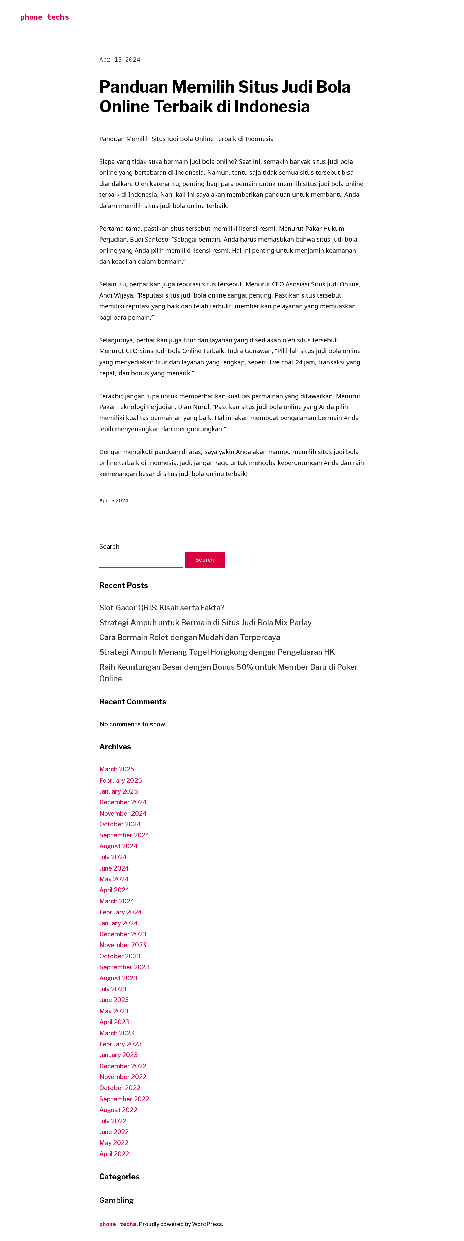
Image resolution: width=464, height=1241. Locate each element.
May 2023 (113, 1011)
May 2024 (114, 879)
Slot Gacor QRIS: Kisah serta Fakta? (162, 607)
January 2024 (118, 923)
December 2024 (123, 802)
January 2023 (118, 1054)
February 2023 (120, 1044)
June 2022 (114, 1131)
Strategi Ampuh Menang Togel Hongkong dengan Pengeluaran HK (217, 652)
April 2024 (114, 890)
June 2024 (114, 868)
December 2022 (122, 1066)
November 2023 (122, 945)
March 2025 (117, 769)
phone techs (44, 17)
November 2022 (122, 1077)
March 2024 (117, 901)
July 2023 (112, 989)
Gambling (116, 1200)
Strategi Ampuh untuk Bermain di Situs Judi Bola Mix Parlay (205, 622)
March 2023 (116, 1033)
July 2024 (113, 857)
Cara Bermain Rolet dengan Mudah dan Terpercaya (189, 637)
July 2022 (112, 1121)
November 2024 (123, 813)
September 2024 (124, 835)
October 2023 (119, 956)
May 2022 (113, 1142)
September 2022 (124, 1099)
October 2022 (119, 1087)
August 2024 (118, 846)
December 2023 (122, 934)
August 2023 (118, 978)
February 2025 (120, 780)
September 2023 (124, 967)
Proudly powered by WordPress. (181, 1224)
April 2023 (114, 1022)
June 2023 (114, 1000)
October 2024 (120, 824)
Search (109, 546)
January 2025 (118, 791)
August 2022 (118, 1109)
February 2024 (120, 912)
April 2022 (114, 1154)
